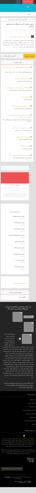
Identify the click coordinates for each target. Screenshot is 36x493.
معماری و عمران (22, 438)
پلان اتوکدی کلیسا (28, 99)
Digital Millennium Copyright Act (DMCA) (12, 468)
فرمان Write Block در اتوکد (26, 139)
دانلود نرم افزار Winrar (19, 266)
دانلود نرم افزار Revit (19, 241)
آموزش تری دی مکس (27, 30)
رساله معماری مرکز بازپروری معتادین (23, 108)
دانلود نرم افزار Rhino (19, 247)
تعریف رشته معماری (27, 148)
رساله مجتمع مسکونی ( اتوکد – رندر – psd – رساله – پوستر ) (18, 72)
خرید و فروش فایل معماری (20, 283)
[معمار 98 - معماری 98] (18, 436)
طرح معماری (32, 417)
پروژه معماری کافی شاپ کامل (25, 81)
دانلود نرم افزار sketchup (18, 254)
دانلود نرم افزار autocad (19, 229)
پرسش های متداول (18, 481)
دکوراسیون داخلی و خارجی (29, 420)
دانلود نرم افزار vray (19, 260)
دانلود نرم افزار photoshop (18, 216)
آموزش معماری (18, 30)
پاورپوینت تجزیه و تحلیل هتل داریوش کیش (22, 157)
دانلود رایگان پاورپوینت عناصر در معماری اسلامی (21, 90)
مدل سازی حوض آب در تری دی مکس (23, 130)
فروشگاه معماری (31, 403)
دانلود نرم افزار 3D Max (19, 222)
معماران (33, 424)
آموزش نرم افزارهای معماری (29, 410)
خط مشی (29, 482)
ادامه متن (15, 47)
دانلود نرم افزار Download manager (16, 235)
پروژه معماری (32, 399)
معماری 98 (7, 477)
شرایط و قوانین (22, 482)
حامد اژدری (27, 29)
